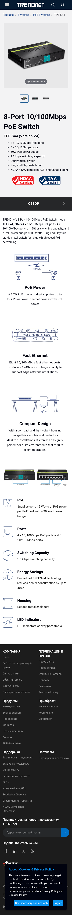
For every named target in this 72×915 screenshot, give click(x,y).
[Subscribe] (65, 832)
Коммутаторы (11, 706)
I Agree (58, 903)
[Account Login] (62, 5)
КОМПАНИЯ (11, 651)
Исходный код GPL (14, 788)
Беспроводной (12, 712)
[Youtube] (32, 851)
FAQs (6, 782)
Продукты (10, 701)
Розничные (46, 712)
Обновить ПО (11, 769)
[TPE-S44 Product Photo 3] (35, 99)
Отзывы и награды (50, 674)
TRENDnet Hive (12, 743)
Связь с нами (11, 673)
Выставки (45, 686)
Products (8, 14)
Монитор (8, 725)
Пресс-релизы (47, 667)
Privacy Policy (50, 891)
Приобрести (47, 701)
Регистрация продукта (16, 776)
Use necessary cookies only (31, 903)
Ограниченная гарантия (17, 800)
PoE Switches (41, 14)
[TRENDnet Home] (30, 5)
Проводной (10, 718)
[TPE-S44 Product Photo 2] (24, 99)
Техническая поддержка (18, 757)
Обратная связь (12, 679)
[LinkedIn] (15, 851)
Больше (7, 737)
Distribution (45, 718)
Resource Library (48, 692)
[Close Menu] (7, 4)
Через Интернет (48, 706)
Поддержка (11, 752)
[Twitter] (23, 851)
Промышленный (13, 731)
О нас (6, 657)
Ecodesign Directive (14, 794)
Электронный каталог (16, 692)
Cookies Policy (18, 895)
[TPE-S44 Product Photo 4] (46, 99)
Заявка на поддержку (16, 763)
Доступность (11, 685)
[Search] (53, 5)
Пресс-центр (46, 661)
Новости (44, 680)
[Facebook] (6, 851)
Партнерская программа (54, 758)
